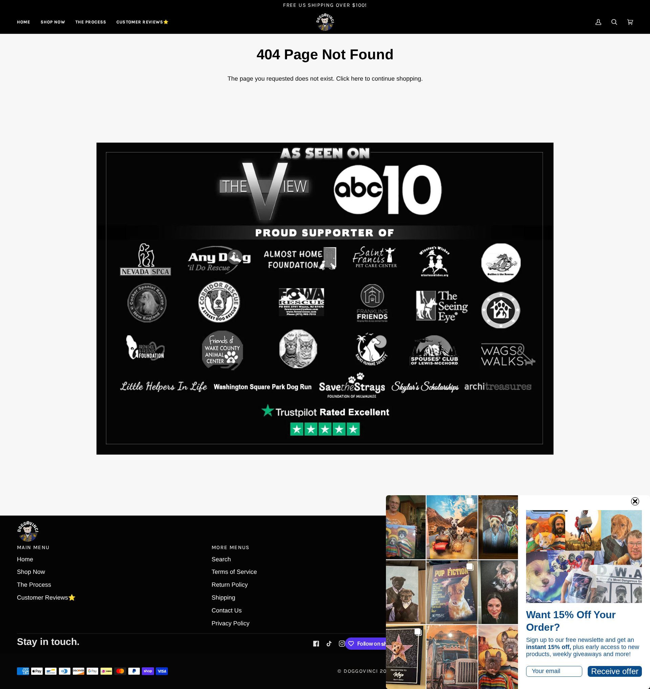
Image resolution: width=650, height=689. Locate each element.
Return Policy (230, 584)
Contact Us (227, 610)
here (357, 78)
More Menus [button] (231, 547)
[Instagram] (342, 644)
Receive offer (614, 671)
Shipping (223, 597)
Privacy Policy (231, 623)
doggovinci (361, 671)
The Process (34, 584)
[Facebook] (316, 644)
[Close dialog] (635, 501)
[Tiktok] (329, 644)
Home (25, 559)
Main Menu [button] (33, 547)
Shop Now (31, 571)
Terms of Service (234, 571)
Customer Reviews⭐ (46, 597)
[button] (53, 22)
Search (221, 559)
